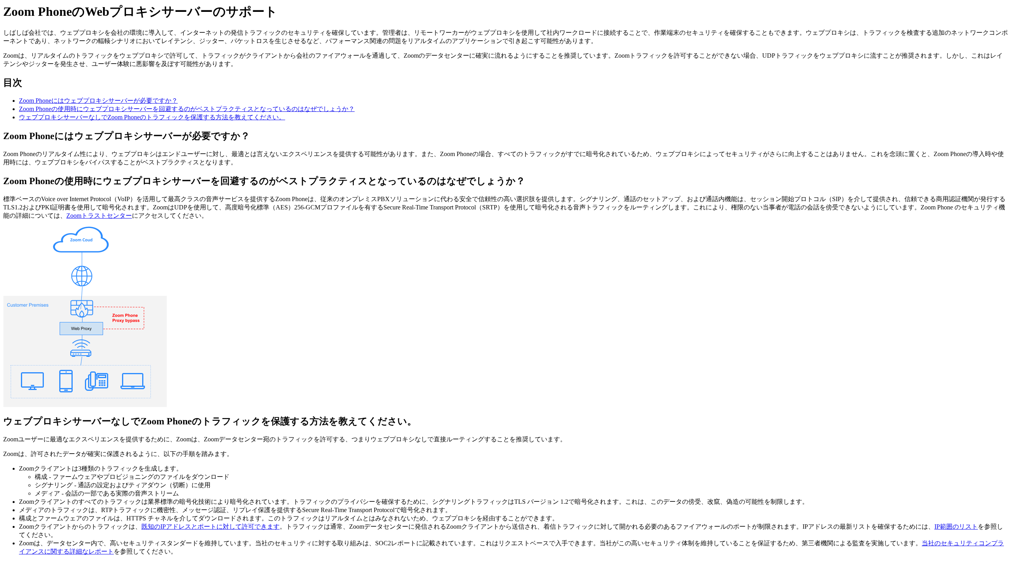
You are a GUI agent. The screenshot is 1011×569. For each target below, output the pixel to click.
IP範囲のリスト (956, 526)
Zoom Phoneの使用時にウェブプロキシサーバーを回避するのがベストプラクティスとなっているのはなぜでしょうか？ (187, 109)
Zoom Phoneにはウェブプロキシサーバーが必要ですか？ (98, 100)
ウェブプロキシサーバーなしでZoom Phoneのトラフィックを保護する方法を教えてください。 (152, 117)
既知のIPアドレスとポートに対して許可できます (210, 526)
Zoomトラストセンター (99, 215)
